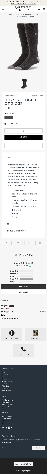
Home (10, 14)
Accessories (28, 14)
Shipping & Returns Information (16, 231)
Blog (3, 423)
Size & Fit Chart (6, 407)
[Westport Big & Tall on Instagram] (9, 428)
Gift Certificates (6, 418)
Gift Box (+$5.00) (12, 123)
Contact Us (5, 374)
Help (3, 372)
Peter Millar (19, 14)
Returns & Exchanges (7, 381)
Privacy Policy (6, 386)
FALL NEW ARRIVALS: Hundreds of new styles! (23, 3)
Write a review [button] (23, 287)
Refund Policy (5, 388)
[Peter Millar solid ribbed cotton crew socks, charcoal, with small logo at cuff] (23, 46)
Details (9, 157)
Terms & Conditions (7, 404)
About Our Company (7, 416)
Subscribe (38, 448)
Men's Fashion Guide (7, 400)
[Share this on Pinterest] (29, 243)
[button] (36, 96)
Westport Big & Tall (26, 471)
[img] (7, 311)
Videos (4, 421)
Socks (36, 14)
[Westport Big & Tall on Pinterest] (12, 428)
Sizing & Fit (10, 224)
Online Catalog (6, 377)
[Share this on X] (7, 243)
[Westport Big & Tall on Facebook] (6, 428)
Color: (9, 113)
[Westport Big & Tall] (23, 8)
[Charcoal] (8, 117)
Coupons (4, 384)
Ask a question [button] (23, 292)
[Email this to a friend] (40, 243)
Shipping (4, 379)
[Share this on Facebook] (18, 243)
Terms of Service (6, 390)
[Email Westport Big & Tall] (3, 428)
